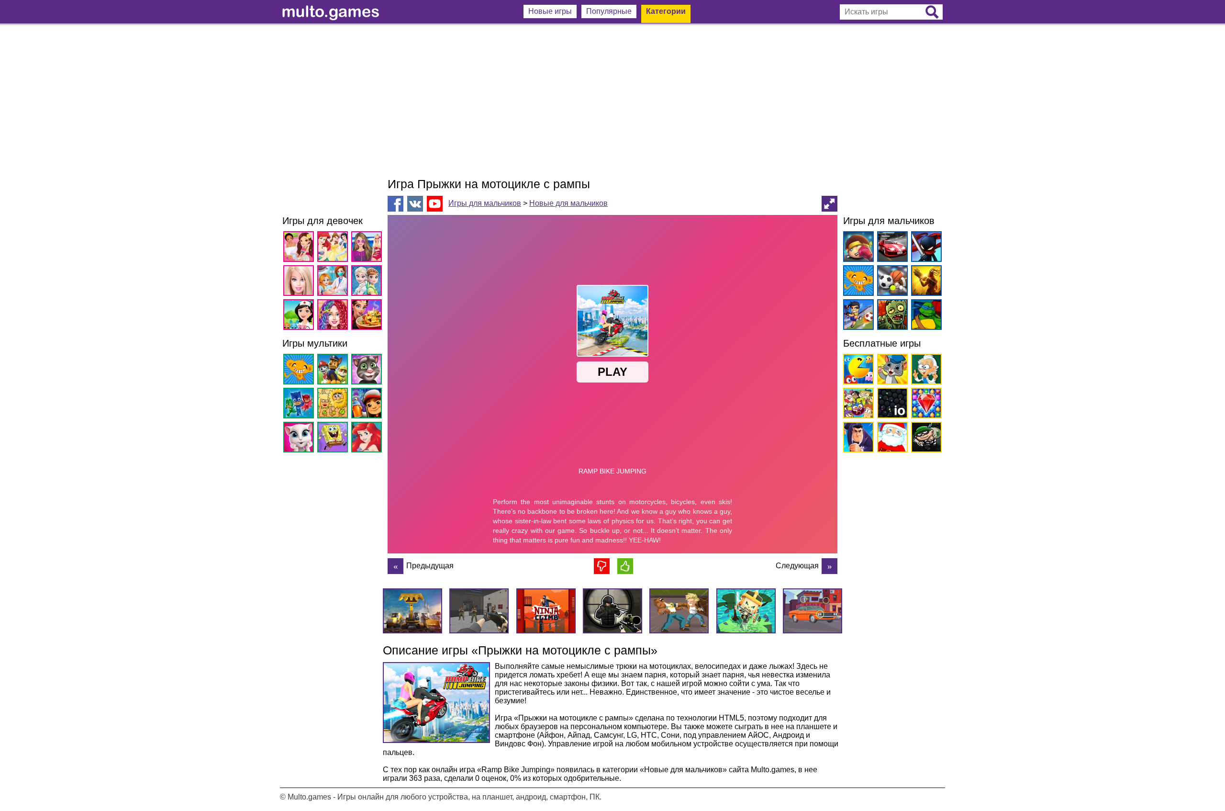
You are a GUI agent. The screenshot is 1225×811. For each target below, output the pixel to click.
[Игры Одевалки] (368, 248)
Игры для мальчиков (484, 203)
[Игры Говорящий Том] (368, 371)
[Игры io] (891, 405)
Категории (666, 11)
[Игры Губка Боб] (334, 439)
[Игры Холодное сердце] (368, 282)
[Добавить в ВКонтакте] (415, 204)
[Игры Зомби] (891, 316)
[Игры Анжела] (300, 439)
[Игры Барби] (300, 282)
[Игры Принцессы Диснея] (334, 248)
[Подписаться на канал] (435, 203)
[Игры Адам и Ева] (334, 405)
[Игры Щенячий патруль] (334, 371)
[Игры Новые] (857, 371)
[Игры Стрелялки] (925, 282)
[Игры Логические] (925, 371)
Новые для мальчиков (568, 203)
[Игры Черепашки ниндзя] (925, 316)
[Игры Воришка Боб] (925, 439)
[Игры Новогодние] (891, 439)
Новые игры (550, 11)
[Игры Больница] (300, 316)
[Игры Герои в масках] (300, 405)
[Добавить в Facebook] (395, 204)
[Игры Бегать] (857, 439)
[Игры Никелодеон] (857, 405)
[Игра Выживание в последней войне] (395, 566)
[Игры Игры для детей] (891, 371)
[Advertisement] (612, 101)
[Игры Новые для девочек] (300, 248)
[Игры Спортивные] (891, 282)
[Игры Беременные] (334, 282)
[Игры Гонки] (891, 248)
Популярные (609, 11)
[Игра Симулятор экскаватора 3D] (829, 566)
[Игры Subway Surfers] (368, 405)
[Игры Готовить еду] (368, 316)
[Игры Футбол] (857, 316)
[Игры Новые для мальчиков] (857, 248)
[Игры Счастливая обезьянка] (300, 371)
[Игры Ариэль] (368, 439)
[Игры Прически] (334, 316)
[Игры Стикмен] (925, 248)
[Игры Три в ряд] (925, 405)
